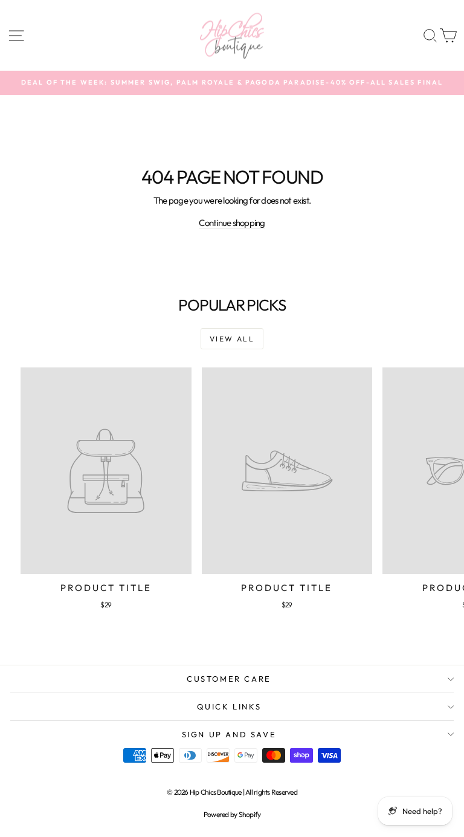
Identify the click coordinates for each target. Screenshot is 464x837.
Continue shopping (232, 222)
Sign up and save (229, 734)
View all (232, 338)
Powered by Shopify (232, 814)
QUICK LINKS (229, 706)
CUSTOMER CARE (229, 678)
